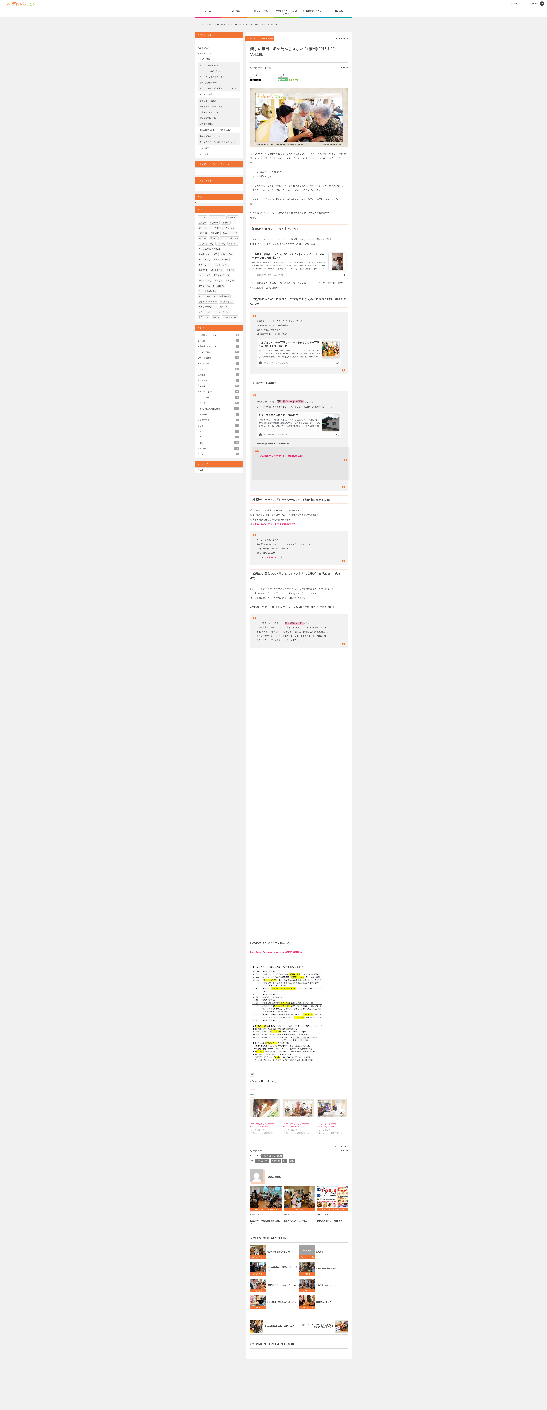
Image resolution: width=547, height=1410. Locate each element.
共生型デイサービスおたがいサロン (213, 164)
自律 (233, 244)
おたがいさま (206, 286)
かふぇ (218, 426)
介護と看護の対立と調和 (326, 1268)
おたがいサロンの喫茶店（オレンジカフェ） (218, 88)
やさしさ (205, 312)
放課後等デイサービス (210, 112)
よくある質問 (203, 148)
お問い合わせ (203, 154)
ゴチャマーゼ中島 (307, 1257)
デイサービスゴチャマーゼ (211, 107)
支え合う (205, 228)
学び (214, 223)
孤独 (202, 217)
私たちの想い (203, 48)
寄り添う (205, 280)
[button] (542, 3)
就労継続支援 (218, 363)
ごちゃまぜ (258, 1291)
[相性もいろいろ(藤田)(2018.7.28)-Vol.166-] (332, 1107)
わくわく (205, 265)
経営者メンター (218, 380)
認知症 (292, 1161)
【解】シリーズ (218, 397)
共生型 (218, 443)
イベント (204, 259)
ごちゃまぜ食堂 (206, 124)
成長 (221, 244)
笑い (224, 307)
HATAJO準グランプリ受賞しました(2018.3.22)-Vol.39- (281, 456)
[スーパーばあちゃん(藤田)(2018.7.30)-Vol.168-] (265, 1107)
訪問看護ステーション (218, 335)
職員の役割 (276, 1161)
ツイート (198, 202)
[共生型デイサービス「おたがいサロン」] (22, 3)
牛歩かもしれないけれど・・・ (329, 1285)
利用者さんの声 (204, 53)
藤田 (284, 1161)
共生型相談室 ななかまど (211, 136)
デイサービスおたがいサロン (212, 71)
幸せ (202, 238)
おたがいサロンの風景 (209, 65)
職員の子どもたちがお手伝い (296, 1221)
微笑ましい (230, 233)
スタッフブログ (208, 307)
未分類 (218, 454)
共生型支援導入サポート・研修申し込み (214, 130)
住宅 (218, 431)
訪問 (225, 223)
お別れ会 (319, 1252)
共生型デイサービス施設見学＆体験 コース (218, 142)
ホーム (200, 42)
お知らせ (226, 254)
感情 (213, 238)
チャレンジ (217, 217)
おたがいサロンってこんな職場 (214, 296)
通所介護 (218, 341)
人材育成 (307, 1274)
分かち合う (230, 317)
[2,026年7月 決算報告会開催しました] (266, 1197)
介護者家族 (218, 414)
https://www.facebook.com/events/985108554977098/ (276, 952)
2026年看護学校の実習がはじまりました (282, 1268)
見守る (204, 317)
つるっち (204, 275)
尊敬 (215, 233)
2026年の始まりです (324, 1302)
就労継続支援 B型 (208, 118)
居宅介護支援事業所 (208, 83)
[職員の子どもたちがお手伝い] (299, 1197)
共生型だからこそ (224, 228)
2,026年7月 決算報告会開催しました (265, 1222)
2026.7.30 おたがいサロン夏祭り (330, 1221)
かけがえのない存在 (209, 249)
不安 (218, 280)
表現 (202, 223)
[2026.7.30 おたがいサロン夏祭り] (333, 1197)
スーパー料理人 (229, 238)
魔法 (220, 286)
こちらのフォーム (273, 557)
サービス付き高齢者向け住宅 (212, 77)
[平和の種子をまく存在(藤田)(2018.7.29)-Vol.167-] (298, 1107)
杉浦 (216, 317)
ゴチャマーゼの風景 (208, 101)
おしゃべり (221, 312)
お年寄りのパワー (262, 1161)
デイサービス (218, 448)
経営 (218, 437)
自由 (230, 280)
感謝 (203, 233)
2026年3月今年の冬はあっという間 (281, 1302)
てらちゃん (221, 265)
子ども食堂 (226, 302)
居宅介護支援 (218, 420)
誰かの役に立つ (208, 302)
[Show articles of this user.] (256, 1175)
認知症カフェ (221, 259)
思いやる (217, 270)
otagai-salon (257, 68)
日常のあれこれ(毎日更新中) (260, 38)
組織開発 (218, 375)
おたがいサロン (258, 1257)
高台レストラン (221, 275)
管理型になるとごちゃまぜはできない (283, 1285)
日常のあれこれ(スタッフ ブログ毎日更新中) (273, 524)
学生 (230, 270)
